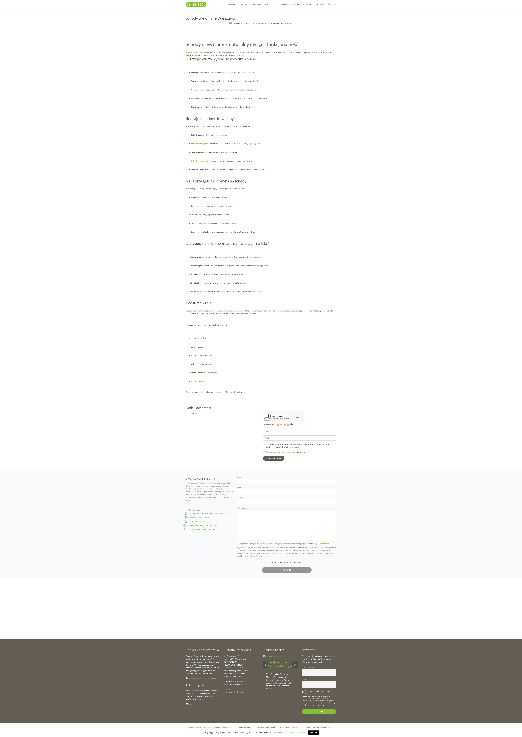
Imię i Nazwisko (308, 667)
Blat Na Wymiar (261, 4)
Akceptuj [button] (313, 732)
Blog (296, 4)
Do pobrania (281, 4)
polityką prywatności (287, 452)
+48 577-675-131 (197, 521)
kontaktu (203, 392)
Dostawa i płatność (265, 727)
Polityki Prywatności (321, 543)
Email (304, 679)
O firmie (231, 4)
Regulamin (244, 727)
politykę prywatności (313, 693)
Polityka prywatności (319, 727)
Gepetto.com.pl (206, 727)
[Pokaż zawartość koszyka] (332, 4)
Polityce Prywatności (257, 556)
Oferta (243, 4)
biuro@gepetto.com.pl (199, 517)
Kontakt (308, 4)
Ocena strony (269, 424)
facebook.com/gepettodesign (202, 529)
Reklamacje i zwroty (291, 727)
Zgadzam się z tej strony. (285, 452)
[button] (265, 664)
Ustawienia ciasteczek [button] (295, 732)
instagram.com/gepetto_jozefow (204, 525)
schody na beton (198, 381)
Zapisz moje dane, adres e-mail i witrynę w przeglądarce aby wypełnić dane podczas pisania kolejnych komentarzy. (297, 445)
